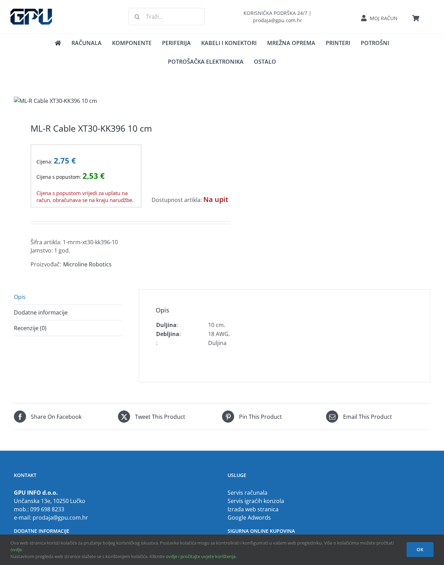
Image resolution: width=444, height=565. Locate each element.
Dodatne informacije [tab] (41, 312)
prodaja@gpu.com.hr (60, 517)
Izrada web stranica (253, 509)
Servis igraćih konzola (256, 501)
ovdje (16, 549)
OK (420, 549)
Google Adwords (249, 517)
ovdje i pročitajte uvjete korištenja (201, 556)
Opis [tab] (20, 297)
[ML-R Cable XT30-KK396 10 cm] (114, 101)
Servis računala (247, 492)
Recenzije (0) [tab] (30, 328)
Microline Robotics (87, 264)
